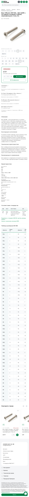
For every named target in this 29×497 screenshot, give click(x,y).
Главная (3, 9)
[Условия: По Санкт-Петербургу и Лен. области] (21, 93)
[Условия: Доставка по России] (12, 106)
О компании (6, 457)
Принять (14, 494)
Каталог (8, 9)
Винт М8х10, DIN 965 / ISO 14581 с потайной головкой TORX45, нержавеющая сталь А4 (10, 431)
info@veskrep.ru (7, 445)
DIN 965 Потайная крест (7, 10)
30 (9, 61)
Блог (4, 461)
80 (12, 63)
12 (19, 58)
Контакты (5, 453)
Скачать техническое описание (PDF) (10, 221)
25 (6, 61)
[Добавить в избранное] (18, 411)
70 (9, 63)
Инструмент (7, 467)
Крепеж (13, 9)
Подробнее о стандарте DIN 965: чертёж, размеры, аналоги (13, 219)
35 (12, 61)
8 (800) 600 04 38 (8, 444)
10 (16, 58)
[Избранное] (24, 2)
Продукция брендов (9, 478)
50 (23, 61)
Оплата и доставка (8, 451)
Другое (4, 53)
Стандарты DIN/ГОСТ (8, 463)
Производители (7, 459)
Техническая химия (9, 473)
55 (2, 63)
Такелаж (6, 476)
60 (6, 63)
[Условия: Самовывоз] (7, 85)
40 (16, 61)
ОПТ (4, 455)
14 (23, 58)
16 (26, 58)
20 (2, 61)
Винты (18, 9)
